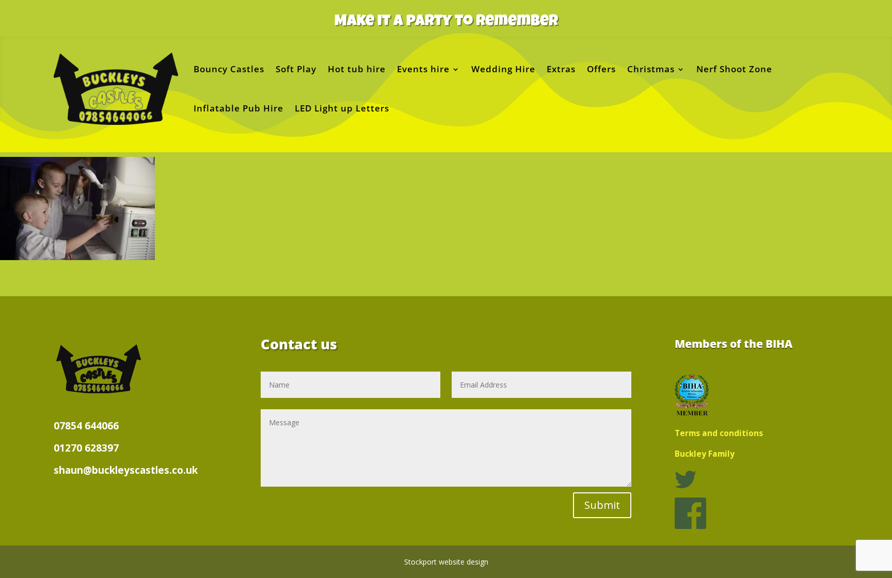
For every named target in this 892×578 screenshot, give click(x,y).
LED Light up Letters (342, 108)
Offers (601, 69)
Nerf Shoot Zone (734, 69)
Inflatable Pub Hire (238, 108)
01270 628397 (86, 448)
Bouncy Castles (229, 69)
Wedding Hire (503, 69)
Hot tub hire (357, 69)
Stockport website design (446, 562)
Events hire (423, 69)
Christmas (651, 69)
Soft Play (296, 69)
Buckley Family (705, 453)
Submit (602, 505)
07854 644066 (86, 425)
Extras (561, 69)
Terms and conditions (719, 433)
